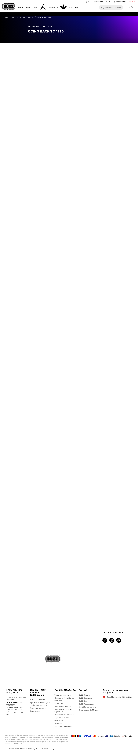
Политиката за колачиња (64, 715)
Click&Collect (59, 703)
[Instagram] (111, 640)
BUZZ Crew (83, 701)
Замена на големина (38, 708)
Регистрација (121, 2)
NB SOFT (44, 749)
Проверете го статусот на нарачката (16, 698)
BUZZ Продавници (86, 704)
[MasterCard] (73, 736)
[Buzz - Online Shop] (8, 6)
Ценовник (60, 22)
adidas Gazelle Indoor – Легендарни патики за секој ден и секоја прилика (69, 544)
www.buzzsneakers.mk (22, 749)
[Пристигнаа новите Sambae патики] (69, 578)
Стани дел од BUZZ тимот (89, 710)
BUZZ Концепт (84, 695)
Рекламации (35, 711)
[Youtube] (118, 640)
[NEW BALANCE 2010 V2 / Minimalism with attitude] (69, 453)
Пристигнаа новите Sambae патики (69, 607)
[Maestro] (79, 736)
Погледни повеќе (108, 18)
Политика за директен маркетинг (63, 710)
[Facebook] (19, 50)
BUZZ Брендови (85, 698)
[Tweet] (19, 55)
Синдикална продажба (63, 726)
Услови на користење (62, 695)
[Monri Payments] (124, 736)
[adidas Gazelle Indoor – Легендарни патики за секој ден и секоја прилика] (69, 515)
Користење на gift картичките (61, 719)
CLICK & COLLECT (29, 18)
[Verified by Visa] (106, 736)
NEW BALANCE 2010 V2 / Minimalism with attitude (69, 481)
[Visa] (87, 736)
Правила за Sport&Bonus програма (64, 699)
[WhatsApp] (19, 59)
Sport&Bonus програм (87, 707)
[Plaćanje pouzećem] (130, 736)
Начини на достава (37, 700)
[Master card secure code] (98, 736)
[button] (111, 7)
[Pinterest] (19, 72)
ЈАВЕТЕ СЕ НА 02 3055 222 (42, 14)
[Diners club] (115, 736)
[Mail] (19, 68)
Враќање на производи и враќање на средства (40, 704)
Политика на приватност (64, 706)
